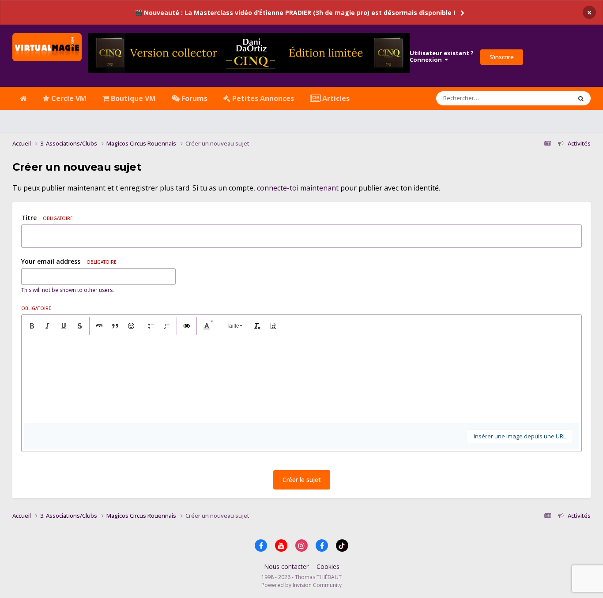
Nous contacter (286, 566)
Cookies (328, 566)
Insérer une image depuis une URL (520, 436)
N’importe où (542, 98)
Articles (335, 98)
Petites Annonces (262, 98)
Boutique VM (132, 98)
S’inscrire (502, 57)
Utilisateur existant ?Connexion (442, 56)
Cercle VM (68, 98)
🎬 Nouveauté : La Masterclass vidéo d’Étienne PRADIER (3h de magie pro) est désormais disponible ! (295, 12)
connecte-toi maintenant (298, 188)
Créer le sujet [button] (302, 479)
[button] (32, 326)
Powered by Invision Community (301, 585)
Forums (193, 98)
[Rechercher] (581, 98)
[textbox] (301, 379)
